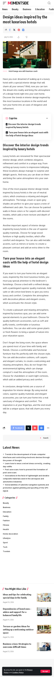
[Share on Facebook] (10, 30)
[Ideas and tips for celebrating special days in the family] (44, 597)
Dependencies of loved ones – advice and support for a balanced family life (17, 611)
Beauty (6, 503)
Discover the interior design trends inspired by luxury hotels (23, 125)
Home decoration (10, 534)
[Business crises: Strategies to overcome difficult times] (44, 646)
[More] (48, 427)
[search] (49, 3)
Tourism (6, 551)
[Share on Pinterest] (19, 30)
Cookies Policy (18, 672)
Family (6, 516)
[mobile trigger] (5, 3)
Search (45, 438)
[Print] (23, 30)
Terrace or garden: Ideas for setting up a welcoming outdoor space (18, 629)
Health (6, 529)
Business (6, 507)
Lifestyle (7, 538)
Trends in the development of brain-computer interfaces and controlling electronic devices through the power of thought (26, 457)
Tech (5, 547)
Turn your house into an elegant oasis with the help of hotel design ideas (27, 134)
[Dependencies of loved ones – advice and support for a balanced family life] (44, 611)
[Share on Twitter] (14, 30)
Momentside (18, 3)
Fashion (6, 520)
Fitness (6, 525)
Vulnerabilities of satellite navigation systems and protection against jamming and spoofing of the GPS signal (26, 488)
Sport (5, 542)
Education (7, 512)
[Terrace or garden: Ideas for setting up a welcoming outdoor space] (44, 629)
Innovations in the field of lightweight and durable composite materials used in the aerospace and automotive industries (26, 479)
